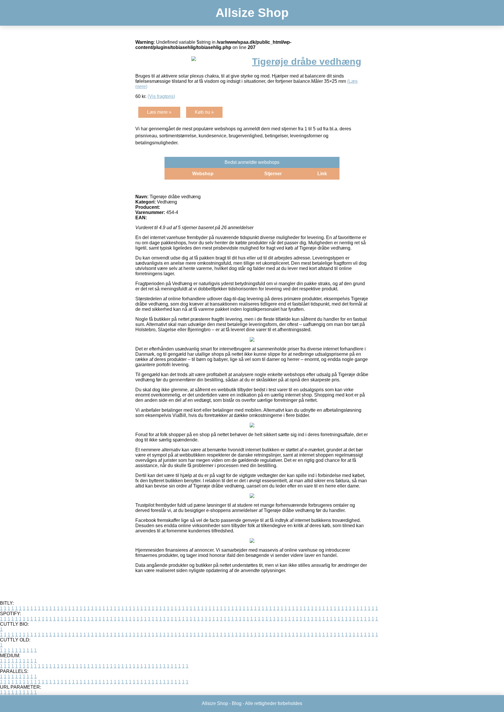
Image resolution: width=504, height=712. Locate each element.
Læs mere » (159, 112)
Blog (237, 703)
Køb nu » (204, 112)
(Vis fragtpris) (161, 96)
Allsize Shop (252, 13)
